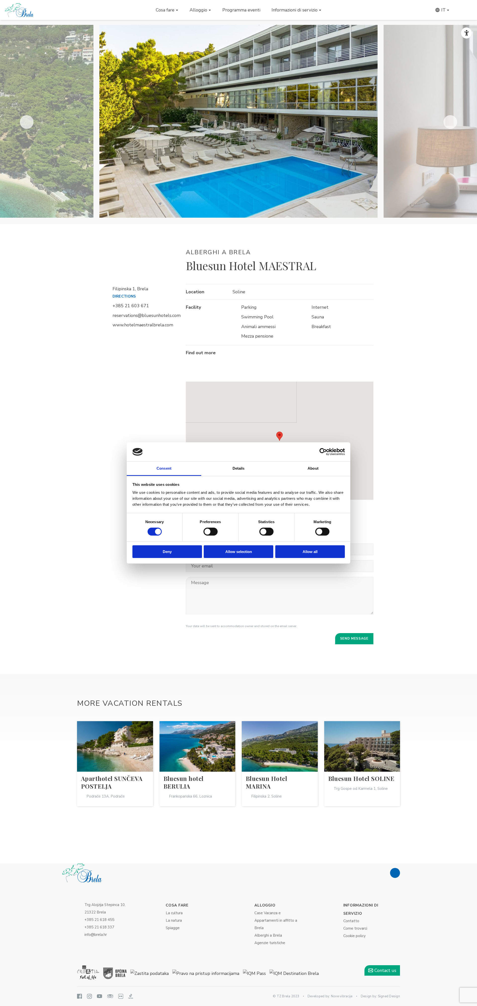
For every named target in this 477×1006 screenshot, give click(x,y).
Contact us (384, 970)
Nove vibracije (342, 996)
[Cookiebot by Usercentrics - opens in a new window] (323, 451)
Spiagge (173, 927)
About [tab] (313, 468)
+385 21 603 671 (131, 306)
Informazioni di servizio (295, 10)
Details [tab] (239, 468)
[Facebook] (237, 353)
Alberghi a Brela (268, 935)
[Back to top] (395, 873)
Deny (167, 552)
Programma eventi (241, 10)
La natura (174, 920)
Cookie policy (354, 935)
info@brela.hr (95, 934)
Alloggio (198, 10)
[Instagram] (249, 353)
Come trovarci (355, 928)
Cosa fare (165, 10)
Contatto (351, 920)
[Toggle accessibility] (466, 33)
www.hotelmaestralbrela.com (143, 325)
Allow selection (238, 552)
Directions (124, 296)
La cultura (174, 912)
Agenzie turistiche (269, 942)
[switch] (210, 532)
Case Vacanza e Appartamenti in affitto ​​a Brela (275, 920)
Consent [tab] (164, 468)
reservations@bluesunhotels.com (147, 315)
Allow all (310, 552)
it (443, 10)
